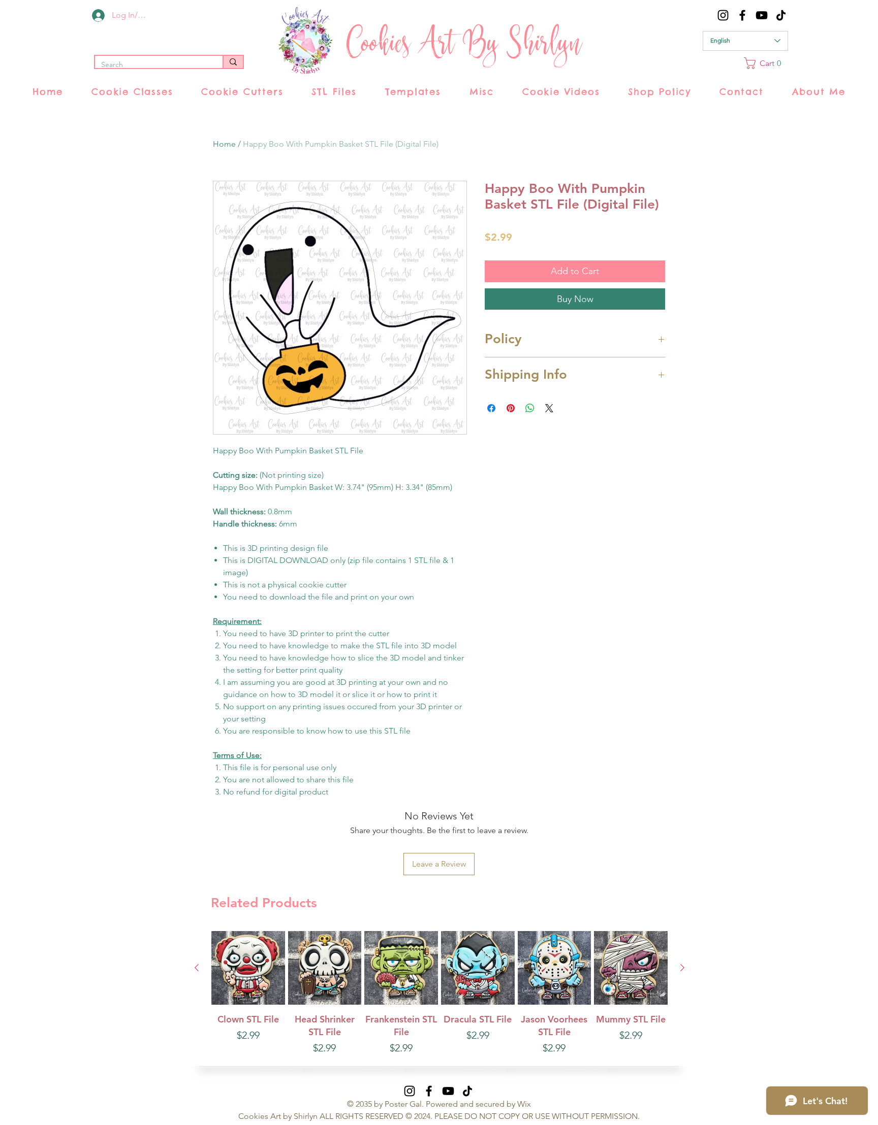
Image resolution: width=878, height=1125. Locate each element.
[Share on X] (549, 408)
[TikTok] (781, 15)
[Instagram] (723, 15)
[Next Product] (682, 968)
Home (224, 144)
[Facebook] (742, 15)
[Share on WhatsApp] (530, 408)
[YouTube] (762, 15)
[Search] (233, 62)
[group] (439, 1000)
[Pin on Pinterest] (511, 408)
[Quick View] (248, 968)
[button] (766, 63)
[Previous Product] (197, 968)
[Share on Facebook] (491, 408)
